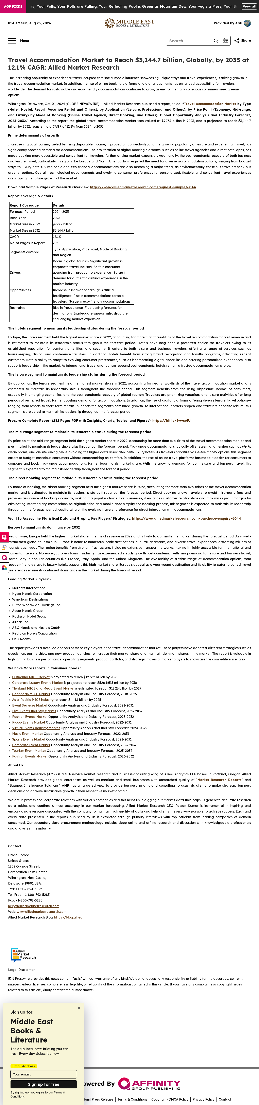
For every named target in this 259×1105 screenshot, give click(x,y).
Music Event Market (27, 734)
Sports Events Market (28, 739)
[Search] (216, 40)
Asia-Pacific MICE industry (33, 700)
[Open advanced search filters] (225, 40)
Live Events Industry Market (34, 711)
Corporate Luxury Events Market (37, 683)
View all (249, 6)
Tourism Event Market (29, 751)
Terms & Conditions (132, 1099)
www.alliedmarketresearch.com (41, 912)
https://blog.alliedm (69, 917)
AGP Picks (13, 6)
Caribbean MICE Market (31, 694)
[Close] (79, 1008)
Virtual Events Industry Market (36, 728)
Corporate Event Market (31, 745)
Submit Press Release (96, 1099)
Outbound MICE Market (31, 677)
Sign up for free (43, 1084)
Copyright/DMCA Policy (169, 1099)
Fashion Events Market (30, 717)
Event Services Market (29, 705)
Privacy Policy (203, 1099)
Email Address (24, 1066)
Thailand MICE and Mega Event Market (43, 688)
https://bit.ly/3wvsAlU (171, 420)
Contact (225, 1099)
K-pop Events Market (28, 722)
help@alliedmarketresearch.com (33, 906)
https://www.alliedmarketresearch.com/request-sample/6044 (143, 187)
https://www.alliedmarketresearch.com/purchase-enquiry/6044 (186, 518)
